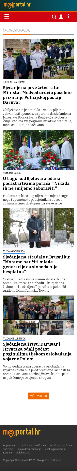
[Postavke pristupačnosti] (68, 17)
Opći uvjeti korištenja (33, 445)
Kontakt (7, 452)
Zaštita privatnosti (55, 449)
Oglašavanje (23, 452)
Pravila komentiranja (29, 449)
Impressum (10, 445)
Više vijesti (38, 396)
